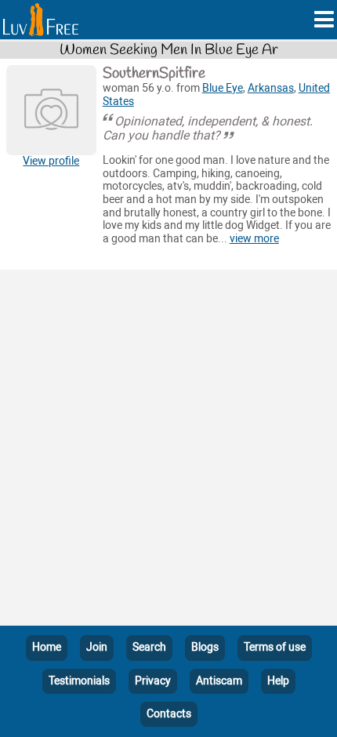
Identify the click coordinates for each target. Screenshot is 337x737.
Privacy (153, 681)
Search (149, 647)
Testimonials (79, 681)
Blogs (205, 647)
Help (278, 681)
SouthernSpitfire (154, 74)
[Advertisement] (168, 450)
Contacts (169, 714)
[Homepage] (40, 19)
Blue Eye (222, 88)
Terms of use (275, 647)
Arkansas (271, 88)
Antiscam (219, 681)
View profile (51, 161)
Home (46, 647)
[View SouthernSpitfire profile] (51, 110)
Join (96, 647)
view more (254, 238)
